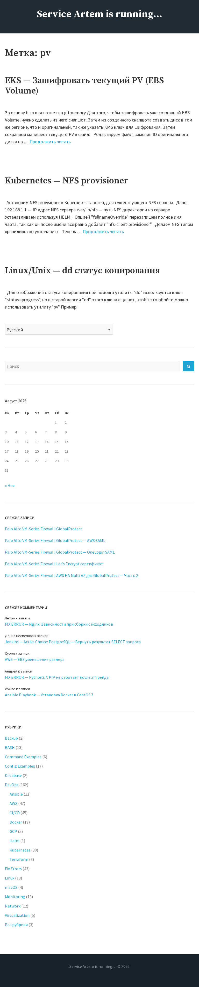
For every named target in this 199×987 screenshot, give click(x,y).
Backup (11, 738)
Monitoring (15, 896)
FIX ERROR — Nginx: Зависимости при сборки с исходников (59, 624)
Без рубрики (16, 924)
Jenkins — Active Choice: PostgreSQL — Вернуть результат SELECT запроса (73, 641)
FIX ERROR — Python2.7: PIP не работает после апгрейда (57, 677)
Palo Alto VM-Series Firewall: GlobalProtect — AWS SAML (55, 540)
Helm (14, 840)
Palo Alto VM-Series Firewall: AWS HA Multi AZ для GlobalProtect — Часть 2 (71, 575)
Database (13, 775)
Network (12, 906)
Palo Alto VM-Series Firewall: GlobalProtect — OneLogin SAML (60, 552)
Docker (16, 822)
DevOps (11, 784)
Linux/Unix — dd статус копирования (82, 270)
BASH (10, 747)
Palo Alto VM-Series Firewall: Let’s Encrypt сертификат (54, 563)
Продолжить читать (50, 142)
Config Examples (20, 766)
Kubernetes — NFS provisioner (66, 180)
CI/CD (15, 812)
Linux (9, 878)
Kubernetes (20, 850)
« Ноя (10, 485)
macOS (11, 887)
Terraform (19, 859)
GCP (13, 831)
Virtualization (17, 915)
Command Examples (23, 756)
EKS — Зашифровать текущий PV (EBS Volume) (84, 85)
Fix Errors (13, 868)
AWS (13, 803)
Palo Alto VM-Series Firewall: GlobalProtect (43, 528)
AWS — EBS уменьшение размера (35, 659)
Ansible (16, 794)
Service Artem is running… (99, 14)
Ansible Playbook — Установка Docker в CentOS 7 (49, 694)
